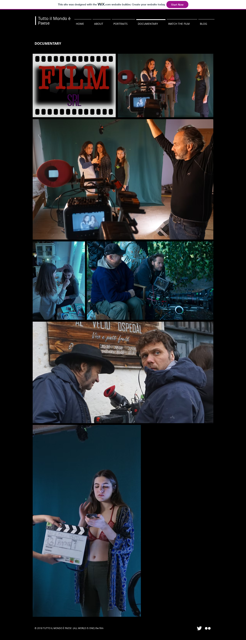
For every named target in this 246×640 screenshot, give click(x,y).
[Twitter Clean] (199, 628)
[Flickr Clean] (208, 628)
